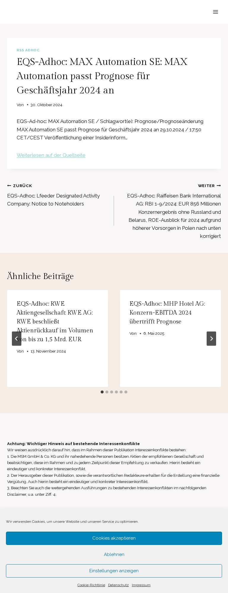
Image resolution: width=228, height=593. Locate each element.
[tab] (102, 391)
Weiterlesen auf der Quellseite (51, 155)
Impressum (141, 585)
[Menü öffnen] (215, 11)
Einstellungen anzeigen (114, 570)
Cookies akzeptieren (114, 538)
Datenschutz (118, 585)
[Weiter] (211, 338)
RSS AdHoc (28, 50)
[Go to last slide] (16, 338)
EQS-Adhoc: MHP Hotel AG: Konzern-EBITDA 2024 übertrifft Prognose (167, 312)
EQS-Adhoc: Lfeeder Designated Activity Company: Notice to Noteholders (53, 195)
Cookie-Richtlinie (91, 585)
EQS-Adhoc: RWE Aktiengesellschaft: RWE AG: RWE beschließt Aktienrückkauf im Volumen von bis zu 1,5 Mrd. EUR (55, 321)
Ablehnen (114, 554)
